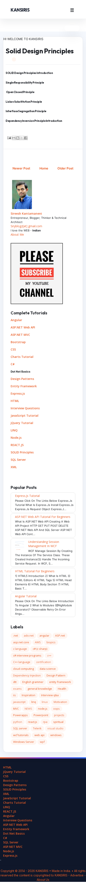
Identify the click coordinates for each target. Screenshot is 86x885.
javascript (19, 702)
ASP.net (60, 635)
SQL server (20, 728)
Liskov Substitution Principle (24, 101)
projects (59, 715)
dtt (14, 682)
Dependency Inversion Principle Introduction (34, 120)
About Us (43, 879)
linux (45, 702)
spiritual (58, 722)
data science (48, 669)
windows (56, 735)
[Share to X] (22, 138)
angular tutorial (26, 596)
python (17, 722)
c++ (49, 655)
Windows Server (23, 742)
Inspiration (28, 695)
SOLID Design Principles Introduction (29, 73)
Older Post (65, 168)
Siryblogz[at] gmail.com (26, 226)
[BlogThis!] (18, 138)
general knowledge (40, 689)
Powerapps (20, 715)
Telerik (37, 728)
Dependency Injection (27, 675)
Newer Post (21, 168)
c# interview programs (27, 655)
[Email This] (14, 138)
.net (15, 635)
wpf (42, 742)
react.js (32, 722)
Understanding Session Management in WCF (43, 544)
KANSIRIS (20, 10)
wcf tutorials (21, 735)
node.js (42, 708)
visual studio (55, 728)
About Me (17, 234)
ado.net (29, 635)
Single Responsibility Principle (25, 82)
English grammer (32, 682)
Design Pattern (56, 675)
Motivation (60, 702)
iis (14, 695)
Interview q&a (50, 695)
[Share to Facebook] (26, 138)
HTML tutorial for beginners (34, 571)
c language (20, 649)
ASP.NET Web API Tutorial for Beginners (42, 517)
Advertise (77, 875)
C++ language (21, 662)
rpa (45, 722)
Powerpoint (41, 715)
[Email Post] (9, 137)
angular (44, 635)
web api (39, 735)
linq (33, 702)
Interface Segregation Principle (26, 111)
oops (56, 708)
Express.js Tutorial (27, 496)
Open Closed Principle (20, 92)
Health (62, 689)
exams (17, 689)
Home (43, 168)
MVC (16, 708)
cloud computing (23, 669)
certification (43, 662)
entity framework (60, 682)
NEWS (28, 708)
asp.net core (21, 642)
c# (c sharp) (40, 649)
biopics (51, 642)
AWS (38, 642)
